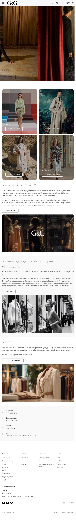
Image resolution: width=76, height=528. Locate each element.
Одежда (5, 468)
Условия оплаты (43, 461)
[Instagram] (3, 503)
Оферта (53, 513)
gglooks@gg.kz (10, 428)
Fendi (57, 458)
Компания (23, 454)
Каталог (5, 454)
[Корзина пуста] (71, 3)
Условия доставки (44, 458)
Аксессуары (6, 458)
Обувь (4, 465)
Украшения (6, 474)
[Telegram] (11, 503)
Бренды (58, 454)
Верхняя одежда (7, 461)
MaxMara (59, 461)
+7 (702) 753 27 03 (8, 490)
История (23, 461)
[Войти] (61, 3)
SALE (4, 480)
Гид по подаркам (7, 477)
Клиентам (41, 454)
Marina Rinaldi (60, 465)
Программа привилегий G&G (46, 465)
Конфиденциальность (65, 513)
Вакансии (23, 465)
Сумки (4, 471)
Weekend (58, 468)
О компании (24, 458)
